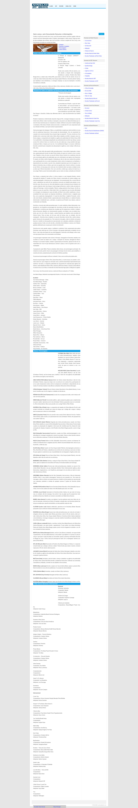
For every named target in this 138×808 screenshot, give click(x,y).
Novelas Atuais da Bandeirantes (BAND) (94, 130)
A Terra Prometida (89, 88)
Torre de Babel (88, 113)
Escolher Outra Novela (39, 806)
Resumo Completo (64, 46)
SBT (56, 6)
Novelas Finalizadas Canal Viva (92, 121)
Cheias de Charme (89, 50)
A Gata (86, 68)
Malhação (87, 48)
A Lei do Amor (88, 40)
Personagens (62, 48)
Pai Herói (87, 108)
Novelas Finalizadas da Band (92, 133)
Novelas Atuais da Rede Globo (92, 53)
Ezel (86, 128)
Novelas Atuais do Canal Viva (92, 118)
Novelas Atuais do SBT (90, 78)
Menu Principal (56, 806)
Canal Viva (68, 6)
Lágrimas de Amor (89, 70)
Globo (51, 6)
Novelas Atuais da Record (91, 98)
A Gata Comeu (88, 110)
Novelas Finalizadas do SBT (91, 81)
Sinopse (61, 44)
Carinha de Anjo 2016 (90, 63)
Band (74, 6)
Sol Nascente (88, 45)
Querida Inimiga (88, 65)
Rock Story (87, 43)
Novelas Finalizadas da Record (92, 101)
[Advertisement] (69, 21)
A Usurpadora (88, 73)
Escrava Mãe (88, 90)
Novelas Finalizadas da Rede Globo (93, 56)
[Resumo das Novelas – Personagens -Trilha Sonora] (40, 8)
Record (61, 6)
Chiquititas (87, 76)
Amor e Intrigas (88, 93)
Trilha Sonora (62, 49)
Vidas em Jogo (88, 95)
